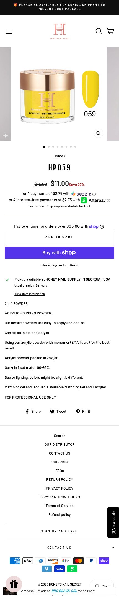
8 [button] (75, 147)
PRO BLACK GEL (64, 591)
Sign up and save (59, 531)
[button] (59, 193)
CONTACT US (59, 453)
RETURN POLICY (59, 479)
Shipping (53, 206)
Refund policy (59, 514)
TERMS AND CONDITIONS (59, 497)
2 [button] (49, 147)
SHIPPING (59, 462)
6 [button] (67, 147)
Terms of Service (59, 505)
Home (58, 155)
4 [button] (58, 147)
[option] (59, 7)
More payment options (59, 265)
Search (59, 435)
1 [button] (44, 147)
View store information (29, 294)
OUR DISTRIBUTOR (59, 444)
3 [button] (53, 147)
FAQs (59, 470)
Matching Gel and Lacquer (85, 387)
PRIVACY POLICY (59, 488)
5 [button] (62, 147)
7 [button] (71, 147)
